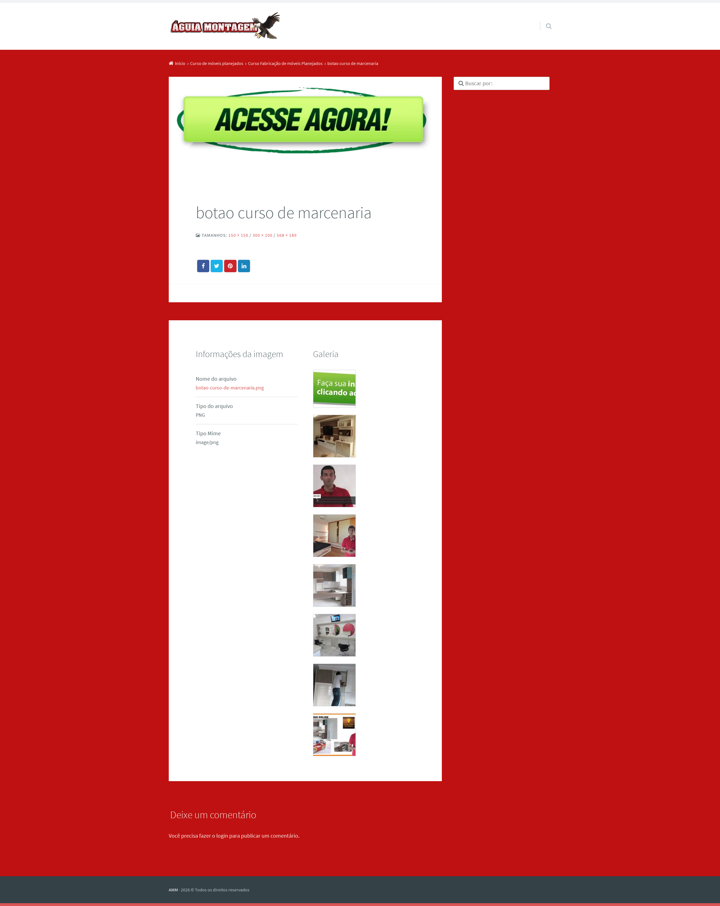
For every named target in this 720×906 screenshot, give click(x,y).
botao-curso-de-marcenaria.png (230, 388)
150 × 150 (238, 235)
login (222, 835)
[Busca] (544, 19)
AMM (173, 890)
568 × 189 (287, 235)
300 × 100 (263, 235)
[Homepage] (225, 26)
